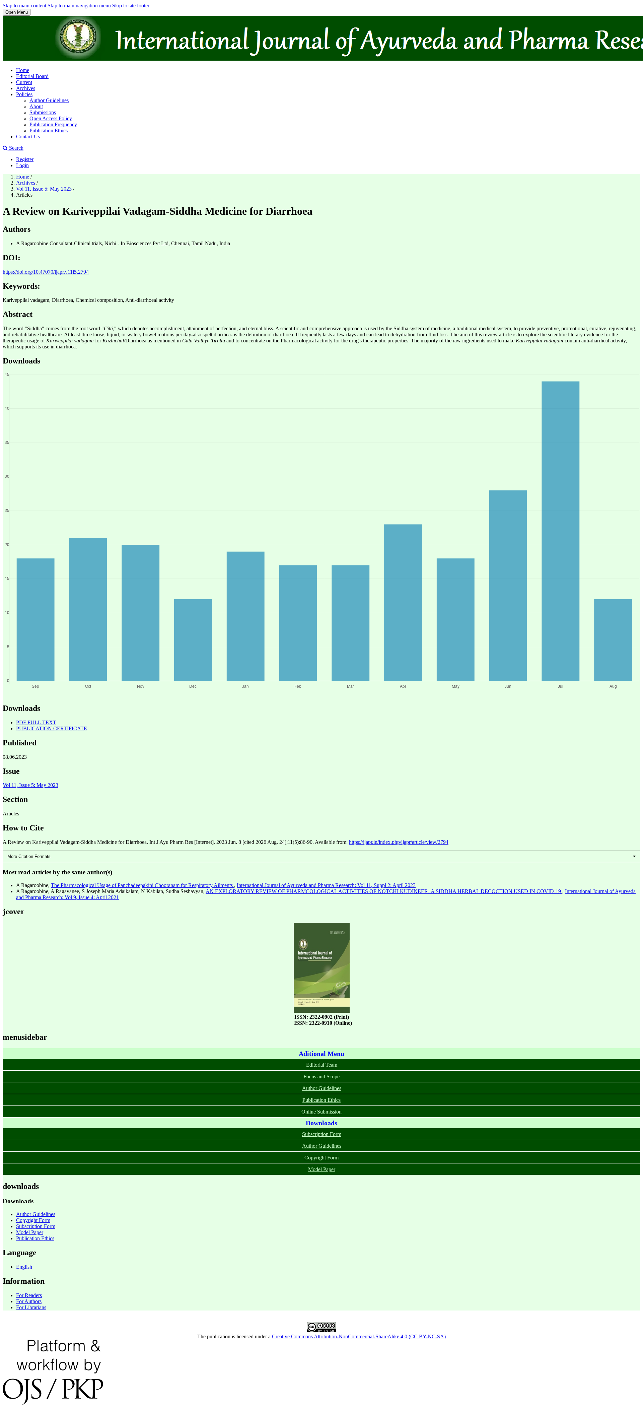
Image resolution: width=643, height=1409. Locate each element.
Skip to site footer (130, 5)
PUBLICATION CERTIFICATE (51, 728)
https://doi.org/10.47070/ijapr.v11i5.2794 (46, 272)
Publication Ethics (48, 130)
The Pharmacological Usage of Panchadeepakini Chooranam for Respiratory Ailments (142, 885)
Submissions (42, 112)
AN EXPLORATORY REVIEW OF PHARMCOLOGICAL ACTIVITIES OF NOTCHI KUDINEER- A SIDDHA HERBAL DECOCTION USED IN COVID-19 (384, 891)
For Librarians (31, 1307)
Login (22, 165)
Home (22, 70)
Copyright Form (321, 1157)
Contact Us (28, 136)
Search (15, 148)
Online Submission (321, 1112)
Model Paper (321, 1169)
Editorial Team (321, 1065)
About (36, 106)
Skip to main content (24, 5)
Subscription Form (321, 1134)
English (24, 1267)
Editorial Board (32, 76)
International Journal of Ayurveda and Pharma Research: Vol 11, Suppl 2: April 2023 (326, 885)
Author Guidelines (49, 100)
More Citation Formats (29, 856)
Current (24, 82)
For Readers (29, 1295)
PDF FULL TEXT (36, 722)
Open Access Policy (50, 118)
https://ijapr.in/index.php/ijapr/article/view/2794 (398, 842)
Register (24, 159)
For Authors (29, 1301)
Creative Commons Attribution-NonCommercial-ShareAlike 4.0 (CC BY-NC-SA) (359, 1336)
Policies (24, 94)
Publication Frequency (53, 124)
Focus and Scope (321, 1076)
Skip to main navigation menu (79, 5)
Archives (25, 88)
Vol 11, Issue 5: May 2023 (44, 189)
